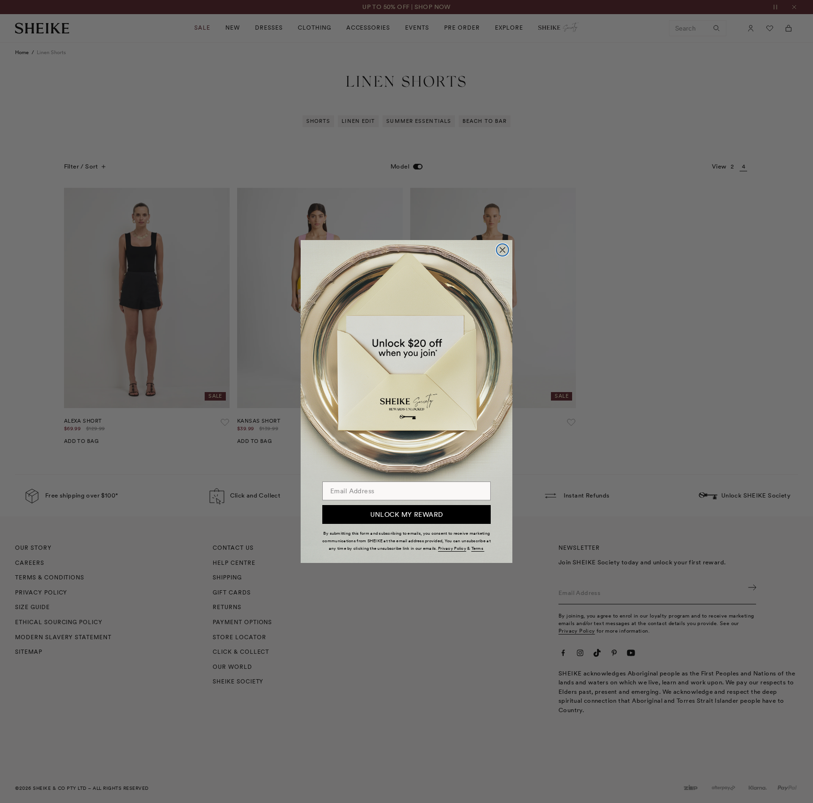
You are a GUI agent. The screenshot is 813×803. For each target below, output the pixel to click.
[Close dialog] (502, 250)
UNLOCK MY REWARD (406, 514)
